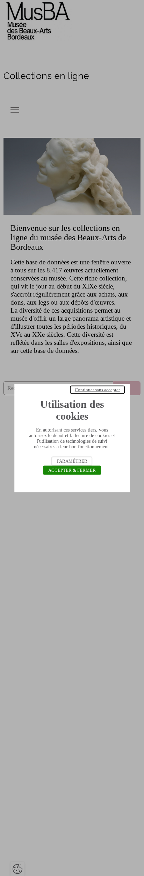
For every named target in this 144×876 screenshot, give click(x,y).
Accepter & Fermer (72, 469)
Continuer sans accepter (97, 389)
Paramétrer (72, 460)
